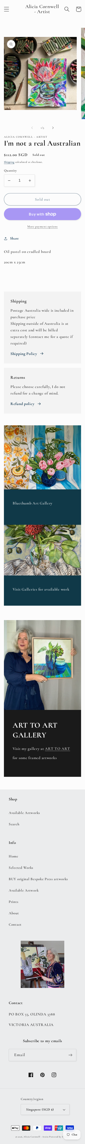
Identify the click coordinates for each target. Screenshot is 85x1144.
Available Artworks (24, 812)
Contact (15, 924)
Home (13, 856)
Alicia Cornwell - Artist (36, 1136)
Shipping (9, 161)
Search (14, 824)
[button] (6, 9)
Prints (13, 901)
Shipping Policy (23, 353)
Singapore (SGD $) (40, 1109)
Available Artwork (24, 890)
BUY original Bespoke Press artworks (38, 879)
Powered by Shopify (59, 1136)
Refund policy (22, 403)
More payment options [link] (42, 226)
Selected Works (21, 867)
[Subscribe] (70, 1055)
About (14, 913)
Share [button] (14, 238)
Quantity (10, 170)
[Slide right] (53, 128)
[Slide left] (32, 128)
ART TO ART (57, 748)
